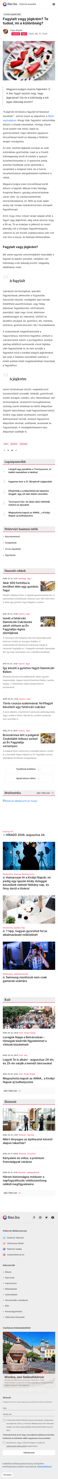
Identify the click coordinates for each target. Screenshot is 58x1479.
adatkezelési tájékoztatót (16, 1446)
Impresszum (11, 1283)
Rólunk (8, 1272)
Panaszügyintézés (13, 1311)
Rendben (7, 1475)
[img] (10, 4)
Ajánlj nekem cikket (26, 778)
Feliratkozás (29, 1452)
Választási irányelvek (15, 1317)
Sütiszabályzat (44, 1466)
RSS (7, 1306)
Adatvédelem (11, 1294)
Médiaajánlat (11, 1289)
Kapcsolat (9, 1277)
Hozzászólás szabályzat (16, 1300)
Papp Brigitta (16, 30)
